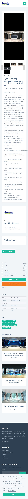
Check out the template (13, 134)
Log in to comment (8, 251)
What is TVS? (6, 454)
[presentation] (2, 67)
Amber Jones (8, 75)
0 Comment (10, 88)
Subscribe (22, 473)
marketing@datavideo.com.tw (13, 229)
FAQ (4, 456)
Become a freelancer (8, 452)
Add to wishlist (14, 284)
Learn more (12, 490)
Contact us (5, 458)
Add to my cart (14, 279)
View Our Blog (6, 450)
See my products (10, 227)
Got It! (14, 494)
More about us (5, 441)
